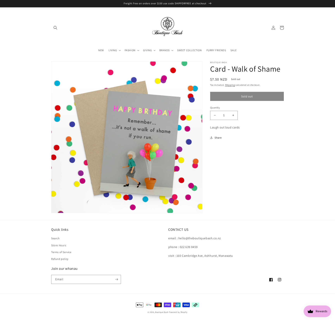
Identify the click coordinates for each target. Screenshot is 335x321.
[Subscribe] (116, 279)
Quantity (215, 107)
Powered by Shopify (178, 312)
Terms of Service (61, 252)
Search (55, 238)
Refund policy (59, 259)
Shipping (230, 84)
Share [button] (218, 137)
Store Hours (58, 245)
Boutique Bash (161, 312)
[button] (55, 27)
